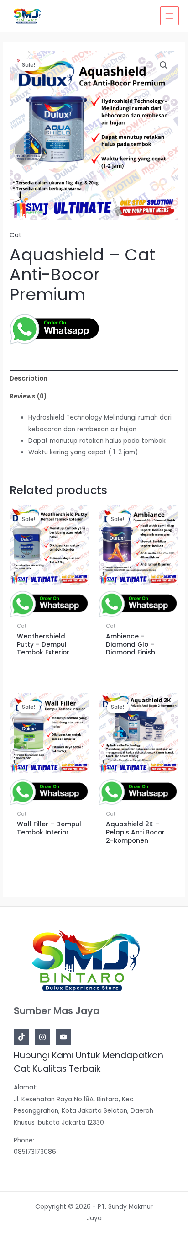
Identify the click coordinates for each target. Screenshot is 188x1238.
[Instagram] (42, 1037)
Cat (15, 235)
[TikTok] (21, 1037)
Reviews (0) (28, 396)
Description (28, 378)
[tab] (94, 379)
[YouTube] (63, 1037)
